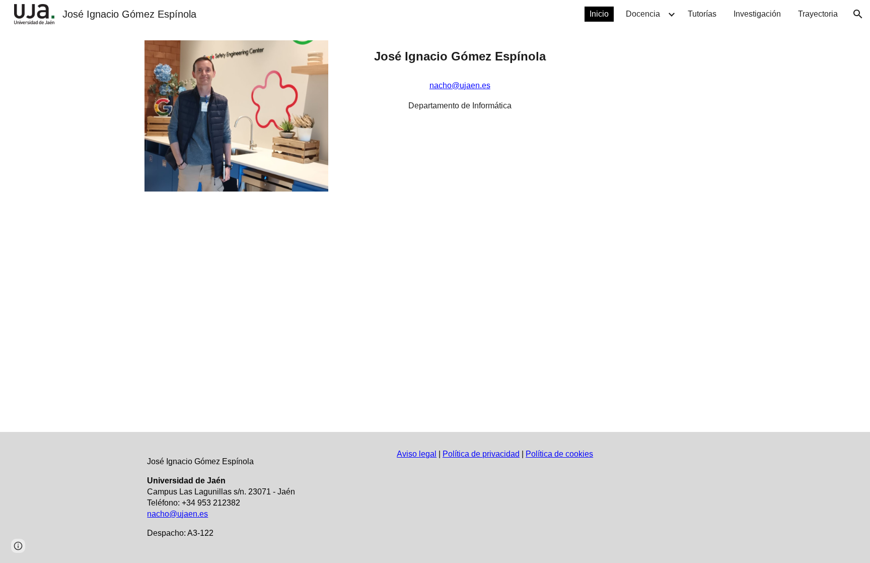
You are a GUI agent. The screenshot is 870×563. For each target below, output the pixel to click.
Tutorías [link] (702, 14)
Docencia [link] (643, 14)
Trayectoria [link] (818, 14)
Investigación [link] (757, 14)
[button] (858, 14)
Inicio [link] (599, 14)
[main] (459, 56)
